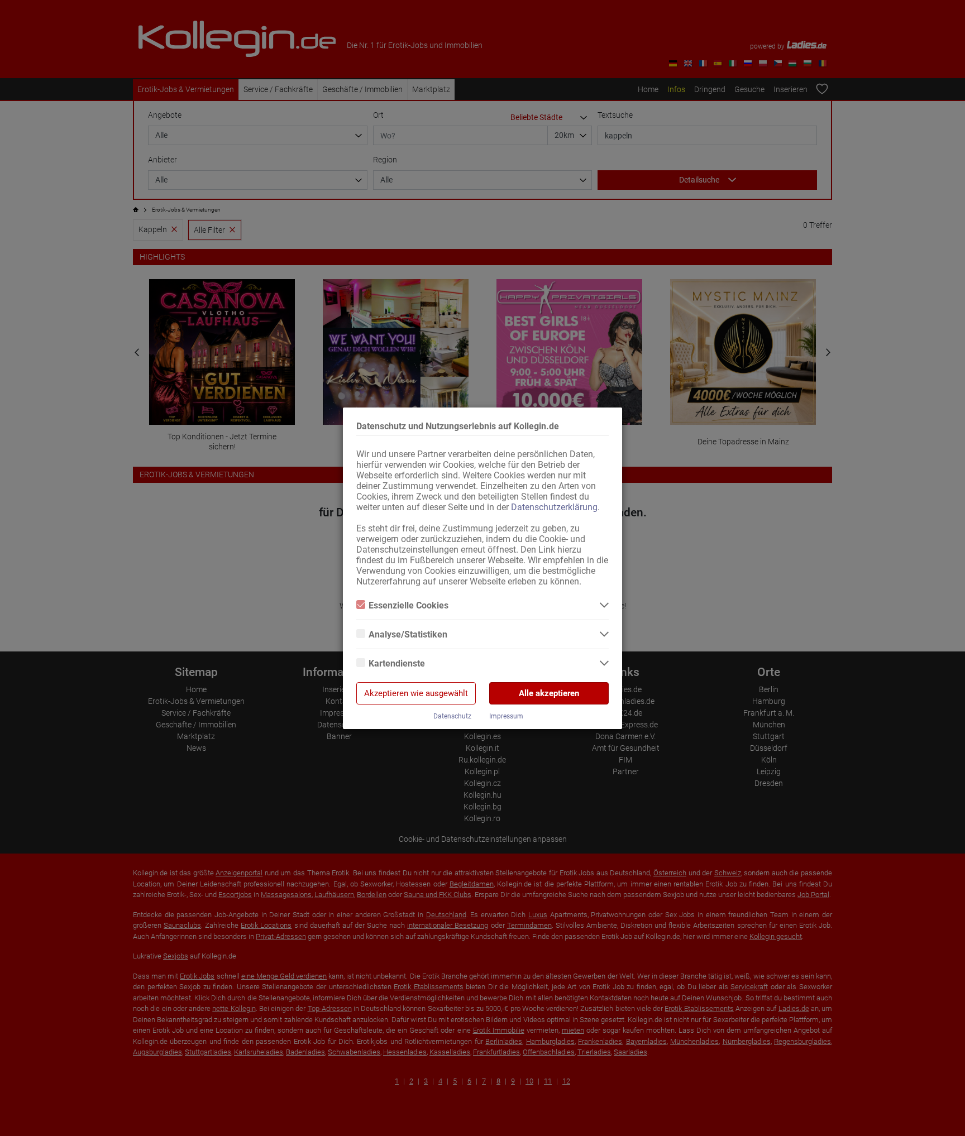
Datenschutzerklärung (554, 507)
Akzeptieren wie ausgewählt (416, 693)
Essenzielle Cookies (408, 605)
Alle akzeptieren (549, 693)
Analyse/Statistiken (408, 634)
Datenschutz (452, 716)
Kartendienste (397, 663)
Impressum (506, 716)
